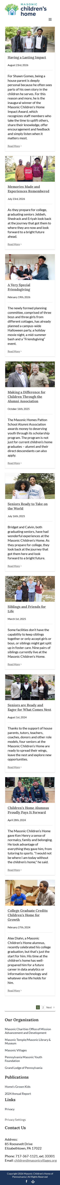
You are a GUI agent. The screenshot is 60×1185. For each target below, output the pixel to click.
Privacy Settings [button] (15, 1119)
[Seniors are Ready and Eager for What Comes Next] (30, 687)
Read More (14, 145)
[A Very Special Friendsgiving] (30, 267)
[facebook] (26, 1181)
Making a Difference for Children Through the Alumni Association (27, 396)
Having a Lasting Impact (27, 57)
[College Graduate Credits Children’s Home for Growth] (30, 893)
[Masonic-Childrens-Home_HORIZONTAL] (25, 5)
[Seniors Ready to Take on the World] (30, 486)
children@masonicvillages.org (35, 1160)
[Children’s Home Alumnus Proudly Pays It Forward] (30, 790)
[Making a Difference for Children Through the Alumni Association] (30, 374)
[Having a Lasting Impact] (30, 39)
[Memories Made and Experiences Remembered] (30, 169)
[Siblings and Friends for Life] (30, 589)
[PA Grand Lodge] (33, 1181)
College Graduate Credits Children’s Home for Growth (28, 915)
